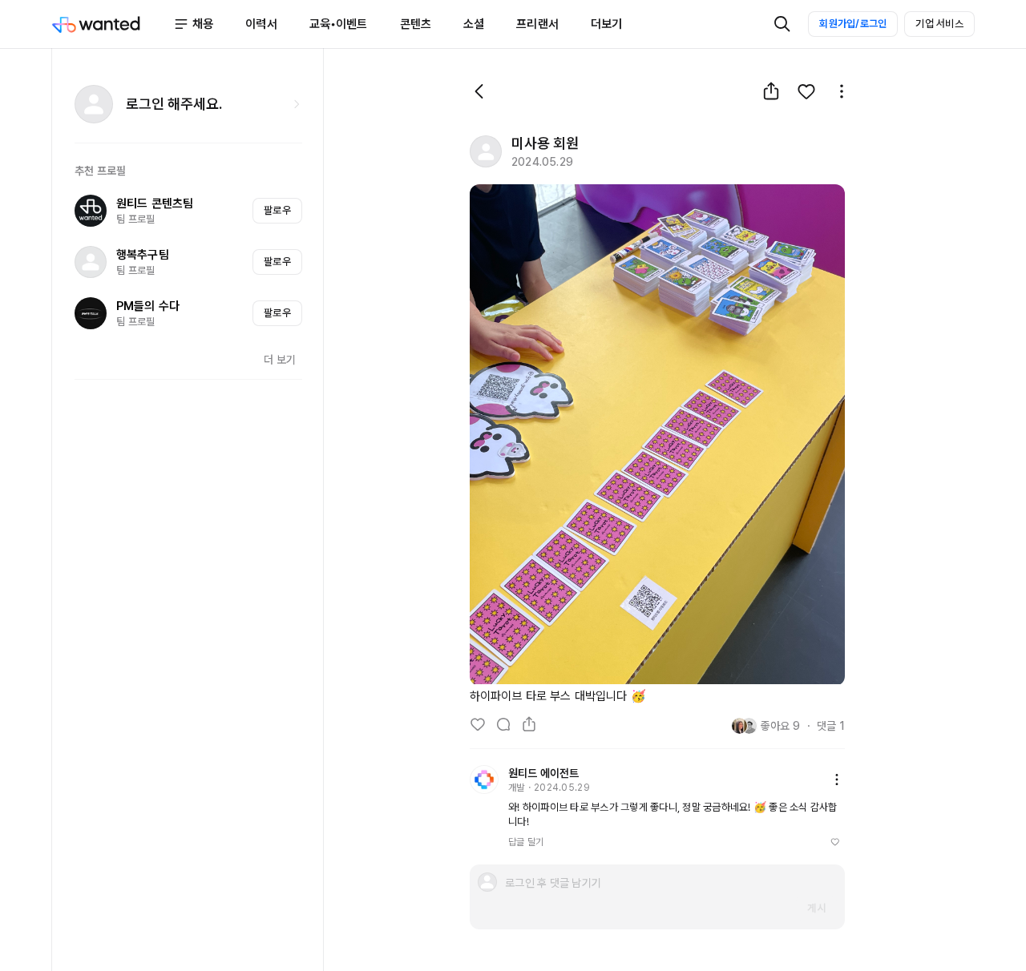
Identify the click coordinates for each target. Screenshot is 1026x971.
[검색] (782, 24)
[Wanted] (112, 24)
